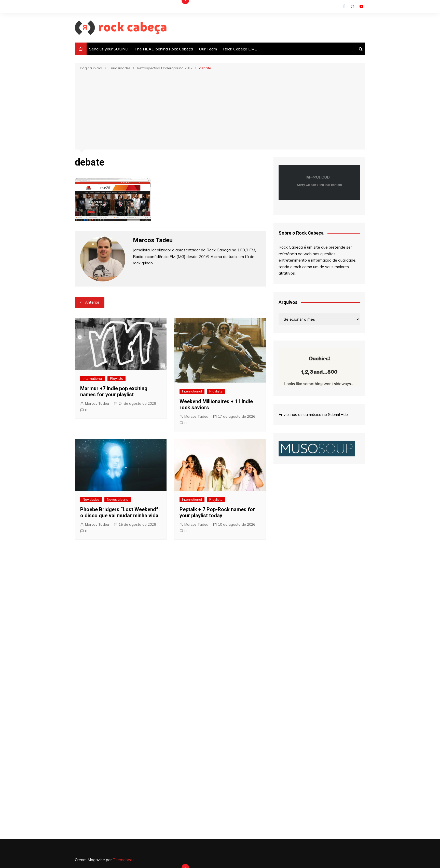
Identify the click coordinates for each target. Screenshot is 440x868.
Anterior (92, 302)
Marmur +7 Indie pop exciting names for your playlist (113, 391)
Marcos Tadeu (97, 403)
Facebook (344, 6)
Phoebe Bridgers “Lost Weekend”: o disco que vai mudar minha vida (120, 512)
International (93, 378)
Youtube (361, 6)
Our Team (208, 48)
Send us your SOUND (108, 48)
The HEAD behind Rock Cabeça (163, 48)
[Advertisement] (220, 109)
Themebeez (123, 859)
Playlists (116, 378)
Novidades (91, 499)
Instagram (352, 6)
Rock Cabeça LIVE (240, 48)
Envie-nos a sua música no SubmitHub (313, 414)
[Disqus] (170, 620)
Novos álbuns (117, 499)
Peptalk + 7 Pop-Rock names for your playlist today (217, 512)
